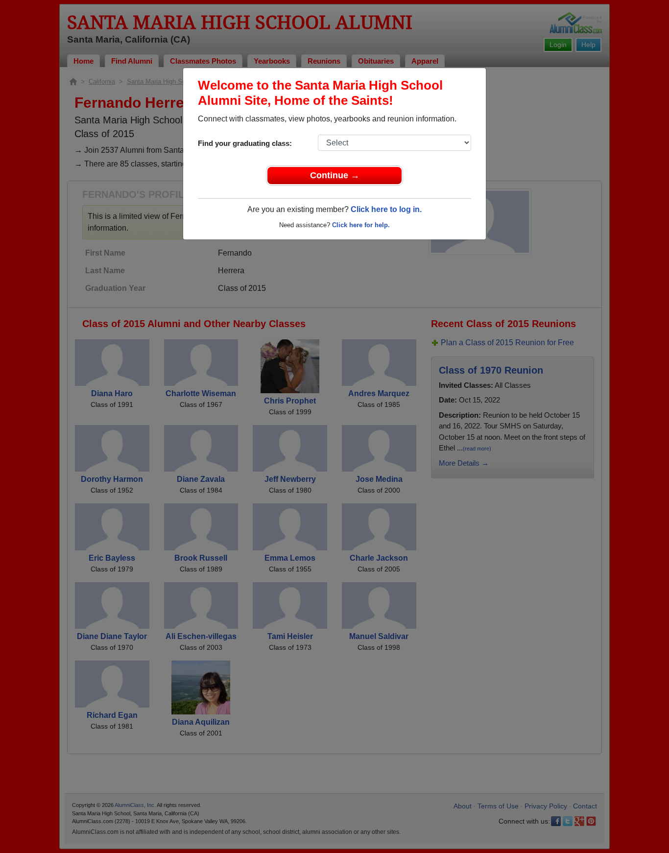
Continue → (334, 175)
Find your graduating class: (245, 143)
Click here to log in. (386, 209)
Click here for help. (361, 225)
